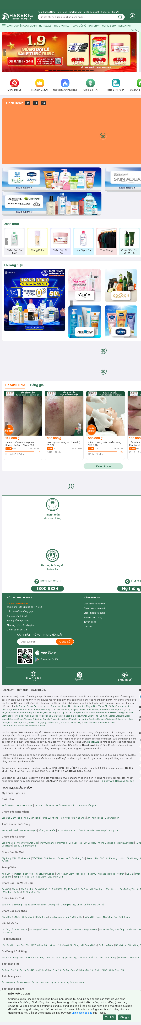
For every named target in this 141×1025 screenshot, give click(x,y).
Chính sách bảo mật (95, 608)
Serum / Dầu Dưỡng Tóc (123, 889)
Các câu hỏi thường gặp (20, 611)
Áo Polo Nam (8, 982)
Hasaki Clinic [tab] (15, 385)
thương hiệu (61, 25)
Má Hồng (80, 874)
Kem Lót (6, 874)
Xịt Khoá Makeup (106, 874)
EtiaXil (85, 722)
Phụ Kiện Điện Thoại (50, 957)
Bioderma (106, 12)
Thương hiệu (13, 265)
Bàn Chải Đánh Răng (12, 818)
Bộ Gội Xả (57, 889)
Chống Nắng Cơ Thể (94, 904)
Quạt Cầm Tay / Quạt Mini (74, 957)
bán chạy (94, 25)
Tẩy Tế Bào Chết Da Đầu (76, 889)
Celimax (102, 722)
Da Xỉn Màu (131, 929)
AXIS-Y (41, 725)
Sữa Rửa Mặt (75, 12)
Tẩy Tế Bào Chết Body (35, 904)
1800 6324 (47, 588)
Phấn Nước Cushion (45, 874)
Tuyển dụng (90, 621)
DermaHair (124, 25)
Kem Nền (16, 874)
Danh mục (11, 224)
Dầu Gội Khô (26, 889)
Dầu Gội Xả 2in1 (42, 889)
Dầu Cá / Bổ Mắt (86, 830)
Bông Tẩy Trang (21, 876)
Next (133, 52)
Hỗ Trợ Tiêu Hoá (10, 830)
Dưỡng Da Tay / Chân (71, 904)
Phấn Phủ (91, 874)
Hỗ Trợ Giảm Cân (39, 945)
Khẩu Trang (42, 917)
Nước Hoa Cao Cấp (65, 805)
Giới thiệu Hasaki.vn (94, 603)
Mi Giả (128, 945)
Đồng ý (125, 1017)
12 (92, 70)
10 (83, 70)
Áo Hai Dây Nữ (27, 970)
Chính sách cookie (82, 1012)
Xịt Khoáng (111, 858)
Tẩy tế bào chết (91, 12)
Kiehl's (115, 12)
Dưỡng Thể (53, 904)
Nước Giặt (123, 957)
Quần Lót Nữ (101, 970)
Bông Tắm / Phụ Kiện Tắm (25, 957)
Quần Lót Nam (58, 982)
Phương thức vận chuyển (20, 625)
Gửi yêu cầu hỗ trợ (17, 616)
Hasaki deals (29, 25)
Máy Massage (57, 917)
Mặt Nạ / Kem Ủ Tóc (99, 889)
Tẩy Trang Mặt (9, 858)
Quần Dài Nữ (86, 970)
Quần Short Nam (75, 982)
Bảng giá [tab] (37, 385)
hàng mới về (79, 25)
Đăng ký (64, 641)
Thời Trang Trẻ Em (100, 251)
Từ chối (109, 1017)
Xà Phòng (17, 904)
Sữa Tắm (6, 904)
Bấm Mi (119, 945)
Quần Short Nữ (116, 970)
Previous (5, 52)
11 (87, 70)
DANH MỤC (13, 25)
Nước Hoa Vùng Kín (86, 805)
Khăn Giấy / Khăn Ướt (27, 843)
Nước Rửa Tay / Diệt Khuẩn (116, 917)
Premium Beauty (77, 250)
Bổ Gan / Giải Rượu (66, 830)
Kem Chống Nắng (47, 12)
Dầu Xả (15, 889)
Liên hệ (88, 626)
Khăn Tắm (6, 957)
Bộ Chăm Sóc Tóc (31, 892)
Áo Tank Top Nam (40, 982)
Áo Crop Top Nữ (10, 970)
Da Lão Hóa (56, 929)
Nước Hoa (30, 250)
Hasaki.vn (93, 741)
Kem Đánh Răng (32, 818)
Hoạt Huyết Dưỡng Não (107, 830)
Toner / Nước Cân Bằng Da (71, 858)
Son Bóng (7, 876)
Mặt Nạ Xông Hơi (125, 843)
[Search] (120, 17)
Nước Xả (134, 957)
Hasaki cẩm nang (93, 617)
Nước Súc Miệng (50, 818)
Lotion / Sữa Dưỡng (128, 858)
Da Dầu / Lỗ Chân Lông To (15, 929)
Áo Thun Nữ (55, 970)
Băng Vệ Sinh (8, 843)
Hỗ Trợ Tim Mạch (28, 830)
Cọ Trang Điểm (38, 876)
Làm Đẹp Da (8, 945)
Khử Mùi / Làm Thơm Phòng (53, 843)
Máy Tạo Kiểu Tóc (12, 892)
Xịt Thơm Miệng (95, 818)
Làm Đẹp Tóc (22, 945)
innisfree (75, 722)
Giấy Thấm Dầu (55, 876)
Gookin (93, 722)
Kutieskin (23, 725)
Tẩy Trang (62, 12)
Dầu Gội (6, 889)
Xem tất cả (103, 466)
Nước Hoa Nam (24, 805)
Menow (33, 725)
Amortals (12, 725)
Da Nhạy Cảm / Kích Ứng (85, 929)
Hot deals (45, 25)
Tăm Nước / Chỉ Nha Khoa (73, 818)
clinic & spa (109, 25)
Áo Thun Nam (23, 982)
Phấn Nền (28, 874)
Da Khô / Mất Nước (38, 929)
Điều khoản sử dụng (94, 612)
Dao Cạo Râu (75, 843)
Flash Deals (14, 103)
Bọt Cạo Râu (90, 843)
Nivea (32, 722)
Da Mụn (67, 929)
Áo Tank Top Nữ (70, 970)
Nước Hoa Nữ (8, 805)
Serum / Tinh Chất (95, 858)
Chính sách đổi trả (17, 629)
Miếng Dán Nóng (106, 843)
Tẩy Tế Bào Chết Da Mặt (44, 858)
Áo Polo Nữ (41, 970)
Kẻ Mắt (129, 874)
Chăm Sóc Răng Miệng (54, 251)
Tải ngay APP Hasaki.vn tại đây (117, 780)
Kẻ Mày (120, 874)
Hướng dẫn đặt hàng (18, 620)
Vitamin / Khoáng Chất (61, 945)
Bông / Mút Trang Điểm (25, 845)
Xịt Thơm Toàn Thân (44, 805)
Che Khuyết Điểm (65, 874)
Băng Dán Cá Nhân (11, 917)
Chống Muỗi (28, 917)
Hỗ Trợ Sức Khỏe (47, 830)
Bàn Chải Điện (112, 818)
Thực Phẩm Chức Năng (123, 251)
